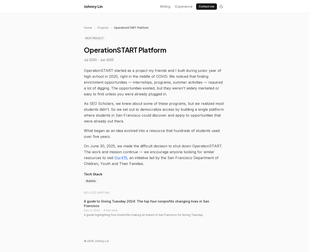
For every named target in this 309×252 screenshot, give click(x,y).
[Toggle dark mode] (221, 6)
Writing (165, 6)
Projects (103, 27)
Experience (184, 6)
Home (88, 27)
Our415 (120, 157)
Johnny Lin (93, 6)
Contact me (206, 6)
